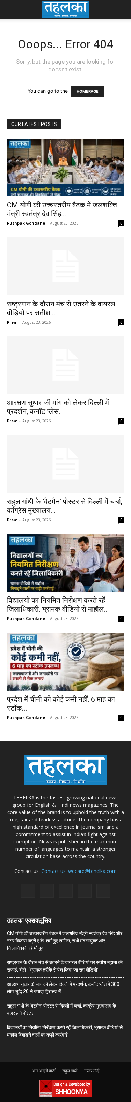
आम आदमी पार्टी (44, 1071)
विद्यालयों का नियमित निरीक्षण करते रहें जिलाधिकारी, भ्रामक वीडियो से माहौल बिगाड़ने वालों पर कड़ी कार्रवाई (65, 1031)
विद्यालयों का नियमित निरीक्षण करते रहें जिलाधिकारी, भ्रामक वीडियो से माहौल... (58, 604)
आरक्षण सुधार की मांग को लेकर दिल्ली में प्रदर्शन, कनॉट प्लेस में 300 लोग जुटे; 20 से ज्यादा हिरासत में (63, 987)
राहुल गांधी (70, 1071)
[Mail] (47, 891)
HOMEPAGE (88, 91)
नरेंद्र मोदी (92, 1071)
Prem (12, 322)
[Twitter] (85, 891)
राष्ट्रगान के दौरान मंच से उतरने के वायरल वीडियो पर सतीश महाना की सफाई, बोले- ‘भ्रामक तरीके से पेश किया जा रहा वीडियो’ (65, 966)
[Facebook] (28, 891)
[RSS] (66, 891)
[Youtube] (103, 891)
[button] (12, 9)
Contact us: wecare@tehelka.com (79, 871)
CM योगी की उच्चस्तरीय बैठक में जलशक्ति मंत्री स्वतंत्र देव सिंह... (62, 209)
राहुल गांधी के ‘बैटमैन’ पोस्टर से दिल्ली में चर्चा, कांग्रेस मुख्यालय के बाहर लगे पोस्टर (61, 1009)
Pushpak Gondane (26, 223)
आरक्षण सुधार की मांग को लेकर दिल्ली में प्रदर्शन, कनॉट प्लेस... (58, 407)
